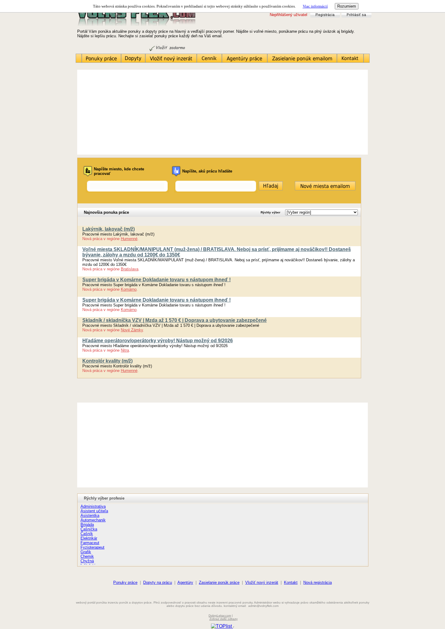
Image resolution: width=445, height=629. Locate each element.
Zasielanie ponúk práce (219, 582)
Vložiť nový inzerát (261, 582)
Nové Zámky (132, 330)
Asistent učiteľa (94, 511)
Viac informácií (315, 6)
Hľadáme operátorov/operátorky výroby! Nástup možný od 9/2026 (157, 340)
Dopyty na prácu (157, 582)
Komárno (129, 289)
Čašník (87, 533)
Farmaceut (90, 542)
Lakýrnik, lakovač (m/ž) (108, 229)
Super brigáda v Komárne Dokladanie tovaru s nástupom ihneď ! (156, 279)
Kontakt (291, 582)
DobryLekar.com (220, 615)
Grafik (86, 552)
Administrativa (93, 506)
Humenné (129, 238)
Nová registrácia (317, 582)
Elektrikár (89, 538)
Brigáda (87, 524)
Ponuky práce (125, 582)
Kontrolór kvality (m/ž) (107, 360)
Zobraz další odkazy (223, 619)
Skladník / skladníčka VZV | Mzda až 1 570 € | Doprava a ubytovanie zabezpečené (174, 320)
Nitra (125, 350)
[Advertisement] (222, 112)
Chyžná (87, 561)
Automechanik (93, 520)
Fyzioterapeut (92, 547)
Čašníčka (89, 529)
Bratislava (129, 269)
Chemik (87, 556)
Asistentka (90, 515)
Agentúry (185, 582)
